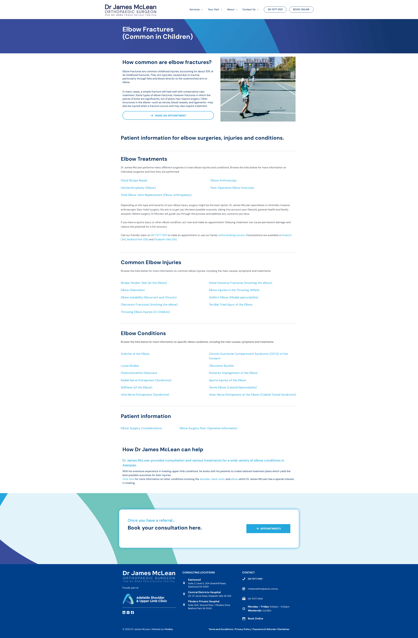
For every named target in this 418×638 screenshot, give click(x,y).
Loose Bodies (130, 366)
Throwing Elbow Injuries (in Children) (145, 312)
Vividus (168, 629)
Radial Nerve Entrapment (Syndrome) (146, 380)
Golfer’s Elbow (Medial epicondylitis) (233, 297)
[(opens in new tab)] (144, 598)
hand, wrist (218, 479)
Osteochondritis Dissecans (139, 373)
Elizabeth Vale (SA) (165, 239)
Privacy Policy (243, 629)
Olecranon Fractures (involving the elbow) (149, 305)
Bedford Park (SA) (137, 239)
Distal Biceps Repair (134, 180)
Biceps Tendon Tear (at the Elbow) (144, 283)
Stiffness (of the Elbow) (136, 387)
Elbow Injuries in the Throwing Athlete (234, 290)
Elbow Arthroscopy (224, 180)
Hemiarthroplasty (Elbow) (138, 188)
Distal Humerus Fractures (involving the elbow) (240, 283)
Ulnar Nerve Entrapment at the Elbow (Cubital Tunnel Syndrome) (252, 395)
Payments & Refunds (264, 629)
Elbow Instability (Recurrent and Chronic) (149, 297)
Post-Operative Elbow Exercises (232, 188)
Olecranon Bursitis (221, 366)
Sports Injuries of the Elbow (227, 380)
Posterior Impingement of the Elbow (233, 373)
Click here (128, 479)
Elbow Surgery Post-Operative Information (208, 428)
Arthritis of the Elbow (135, 354)
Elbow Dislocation (133, 290)
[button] (201, 9)
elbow (234, 479)
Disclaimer (283, 629)
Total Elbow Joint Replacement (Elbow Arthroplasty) (156, 195)
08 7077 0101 (159, 235)
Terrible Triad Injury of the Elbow (230, 305)
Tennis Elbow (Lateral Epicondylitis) (233, 387)
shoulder (205, 479)
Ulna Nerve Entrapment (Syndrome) (145, 395)
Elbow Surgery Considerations (141, 428)
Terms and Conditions (221, 629)
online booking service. (232, 235)
